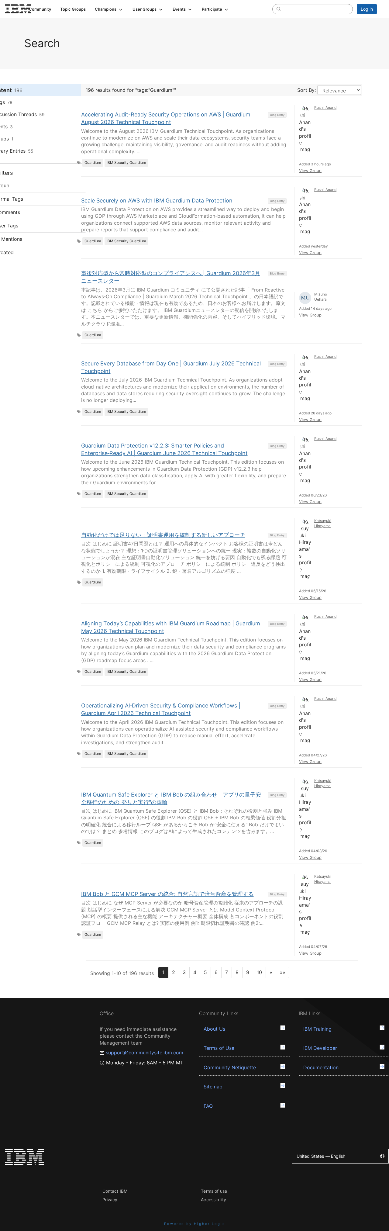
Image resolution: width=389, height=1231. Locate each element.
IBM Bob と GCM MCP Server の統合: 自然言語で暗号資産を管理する (167, 894)
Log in (367, 9)
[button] (109, 9)
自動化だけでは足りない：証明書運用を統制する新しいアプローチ (163, 535)
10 (259, 972)
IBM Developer (320, 1048)
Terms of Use (219, 1048)
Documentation (321, 1067)
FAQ (208, 1106)
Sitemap (213, 1087)
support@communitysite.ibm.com (144, 1052)
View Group (310, 170)
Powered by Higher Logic (194, 1224)
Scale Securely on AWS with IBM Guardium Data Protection (156, 200)
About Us (214, 1029)
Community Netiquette (230, 1067)
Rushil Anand (325, 107)
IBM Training (317, 1029)
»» (282, 972)
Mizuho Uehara (320, 297)
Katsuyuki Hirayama (322, 523)
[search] (278, 9)
